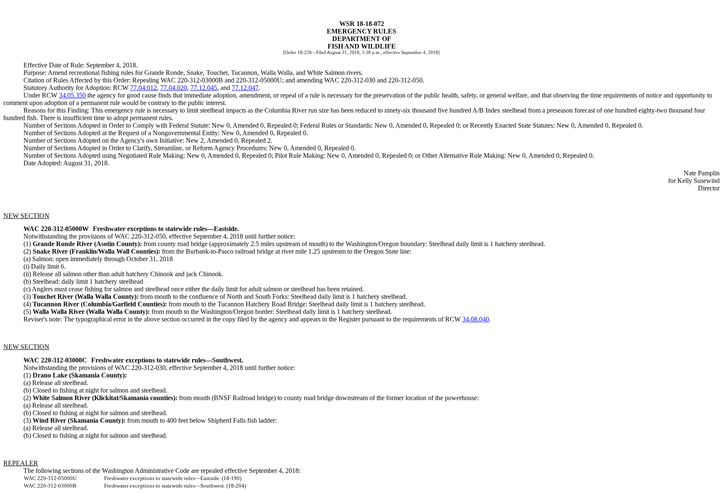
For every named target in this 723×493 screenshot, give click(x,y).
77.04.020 (173, 87)
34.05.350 (72, 95)
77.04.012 (143, 87)
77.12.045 (203, 87)
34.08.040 (475, 319)
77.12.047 (245, 87)
